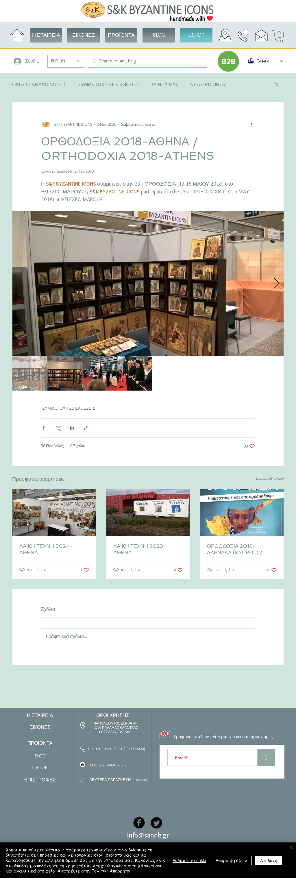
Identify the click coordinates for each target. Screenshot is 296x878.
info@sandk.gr (148, 835)
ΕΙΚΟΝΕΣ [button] (40, 727)
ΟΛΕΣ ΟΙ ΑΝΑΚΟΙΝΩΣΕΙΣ (39, 84)
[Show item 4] (134, 373)
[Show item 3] (99, 373)
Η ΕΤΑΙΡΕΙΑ (40, 715)
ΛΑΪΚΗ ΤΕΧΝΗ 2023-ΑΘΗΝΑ (139, 549)
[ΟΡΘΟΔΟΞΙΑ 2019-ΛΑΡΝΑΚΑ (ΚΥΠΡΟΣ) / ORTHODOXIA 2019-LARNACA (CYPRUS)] (242, 512)
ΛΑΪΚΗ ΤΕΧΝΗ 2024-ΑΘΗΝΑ (45, 549)
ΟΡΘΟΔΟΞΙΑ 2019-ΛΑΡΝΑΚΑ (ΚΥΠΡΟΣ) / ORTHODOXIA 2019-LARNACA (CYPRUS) (235, 549)
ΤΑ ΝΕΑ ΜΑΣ (165, 84)
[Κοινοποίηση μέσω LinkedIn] (72, 428)
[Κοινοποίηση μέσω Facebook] (44, 428)
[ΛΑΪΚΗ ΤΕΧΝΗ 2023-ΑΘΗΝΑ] (148, 512)
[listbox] (66, 61)
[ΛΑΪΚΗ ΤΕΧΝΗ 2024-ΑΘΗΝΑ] (54, 512)
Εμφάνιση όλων (270, 478)
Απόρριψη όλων (231, 860)
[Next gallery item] (276, 283)
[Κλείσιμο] (291, 848)
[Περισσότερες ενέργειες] (251, 124)
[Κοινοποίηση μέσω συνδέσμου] (86, 428)
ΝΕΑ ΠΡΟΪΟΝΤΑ (207, 84)
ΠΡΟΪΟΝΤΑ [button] (39, 743)
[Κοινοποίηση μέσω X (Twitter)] (58, 428)
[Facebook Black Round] (139, 823)
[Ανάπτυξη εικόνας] (148, 283)
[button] (66, 61)
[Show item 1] (29, 373)
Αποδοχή (268, 860)
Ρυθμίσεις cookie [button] (189, 860)
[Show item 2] (64, 373)
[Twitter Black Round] (156, 823)
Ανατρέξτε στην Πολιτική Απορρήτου (95, 871)
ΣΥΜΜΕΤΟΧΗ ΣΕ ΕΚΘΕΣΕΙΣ (108, 84)
